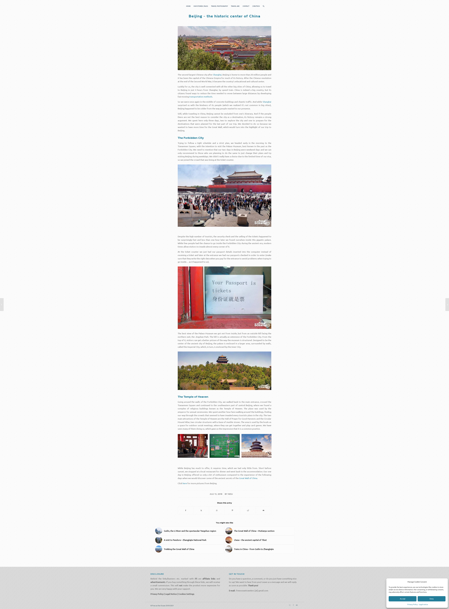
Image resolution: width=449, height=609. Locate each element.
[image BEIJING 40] (225, 446)
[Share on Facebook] (185, 510)
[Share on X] (201, 510)
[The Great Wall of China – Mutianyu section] (447, 304)
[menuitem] (188, 6)
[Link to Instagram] (289, 605)
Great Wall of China (248, 478)
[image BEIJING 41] (194, 446)
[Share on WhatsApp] (216, 510)
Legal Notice (171, 594)
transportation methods (200, 96)
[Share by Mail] (263, 510)
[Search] (262, 6)
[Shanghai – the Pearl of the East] (2, 304)
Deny (432, 599)
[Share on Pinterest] (232, 510)
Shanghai (217, 74)
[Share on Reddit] (248, 510)
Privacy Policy (412, 604)
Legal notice (423, 604)
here (185, 483)
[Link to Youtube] (297, 605)
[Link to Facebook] (293, 605)
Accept (402, 599)
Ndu (230, 494)
